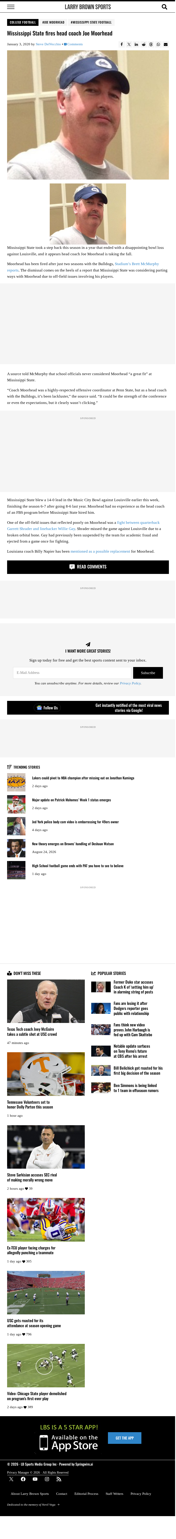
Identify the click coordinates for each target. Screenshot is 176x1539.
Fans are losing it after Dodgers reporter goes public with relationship (131, 1008)
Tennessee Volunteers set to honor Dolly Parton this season (30, 1104)
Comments (74, 44)
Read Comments (91, 566)
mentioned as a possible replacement (100, 551)
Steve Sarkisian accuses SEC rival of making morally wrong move (32, 1177)
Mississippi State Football (92, 22)
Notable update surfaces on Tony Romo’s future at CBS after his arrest (132, 1051)
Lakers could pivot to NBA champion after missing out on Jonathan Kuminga (83, 778)
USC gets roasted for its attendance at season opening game (34, 1323)
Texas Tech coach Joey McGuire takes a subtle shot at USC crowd (32, 1031)
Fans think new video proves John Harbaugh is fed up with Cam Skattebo (133, 1029)
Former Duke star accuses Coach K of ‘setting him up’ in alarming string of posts (134, 986)
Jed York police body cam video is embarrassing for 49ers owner (75, 822)
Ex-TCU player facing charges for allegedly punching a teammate (31, 1250)
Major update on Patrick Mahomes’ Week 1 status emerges (71, 800)
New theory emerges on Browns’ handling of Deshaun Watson (73, 844)
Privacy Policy (130, 683)
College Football (23, 22)
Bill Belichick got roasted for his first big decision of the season (138, 1070)
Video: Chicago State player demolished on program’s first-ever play (36, 1396)
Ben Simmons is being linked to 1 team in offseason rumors (136, 1088)
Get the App (125, 1438)
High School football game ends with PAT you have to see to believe (78, 866)
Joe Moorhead (54, 22)
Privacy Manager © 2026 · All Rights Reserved (38, 1472)
